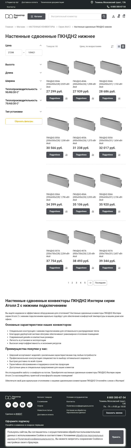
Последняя (100, 283)
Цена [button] (8, 45)
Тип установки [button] (14, 111)
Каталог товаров (44, 397)
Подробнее (55, 98)
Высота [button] (9, 64)
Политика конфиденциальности (80, 406)
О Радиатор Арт (12, 2)
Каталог (38, 16)
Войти (113, 16)
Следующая (90, 282)
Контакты (11, 7)
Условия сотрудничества (77, 397)
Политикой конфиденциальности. (36, 439)
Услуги (40, 406)
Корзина (124, 15)
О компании (42, 401)
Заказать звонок (114, 413)
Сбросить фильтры (24, 121)
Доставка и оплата (30, 2)
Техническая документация (52, 2)
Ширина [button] (10, 80)
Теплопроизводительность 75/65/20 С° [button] (21, 102)
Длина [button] (9, 72)
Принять (116, 437)
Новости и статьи (44, 410)
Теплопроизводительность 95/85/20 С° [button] (21, 91)
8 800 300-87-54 (118, 7)
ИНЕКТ (19, 414)
